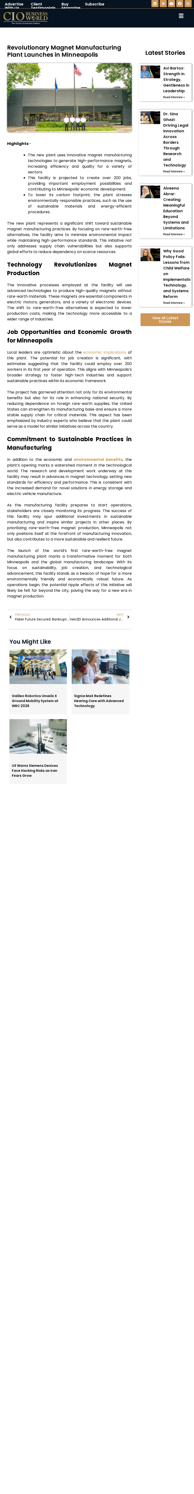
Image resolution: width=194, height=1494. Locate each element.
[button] (118, 16)
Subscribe (94, 4)
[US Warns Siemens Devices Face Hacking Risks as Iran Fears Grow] (38, 752)
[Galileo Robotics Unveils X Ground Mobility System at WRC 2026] (38, 682)
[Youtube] (171, 3)
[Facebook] (179, 3)
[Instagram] (188, 3)
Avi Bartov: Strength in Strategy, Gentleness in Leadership (176, 79)
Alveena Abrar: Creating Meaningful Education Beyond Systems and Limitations (176, 208)
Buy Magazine (71, 6)
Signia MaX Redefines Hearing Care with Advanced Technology (99, 701)
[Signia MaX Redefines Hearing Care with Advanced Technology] (100, 682)
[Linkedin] (155, 3)
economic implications (104, 352)
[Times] (163, 3)
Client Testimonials (43, 6)
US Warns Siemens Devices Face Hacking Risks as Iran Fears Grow (35, 770)
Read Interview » (174, 97)
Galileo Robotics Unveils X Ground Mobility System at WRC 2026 (35, 701)
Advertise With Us (14, 6)
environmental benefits (98, 459)
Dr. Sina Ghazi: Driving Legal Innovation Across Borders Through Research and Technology (175, 139)
